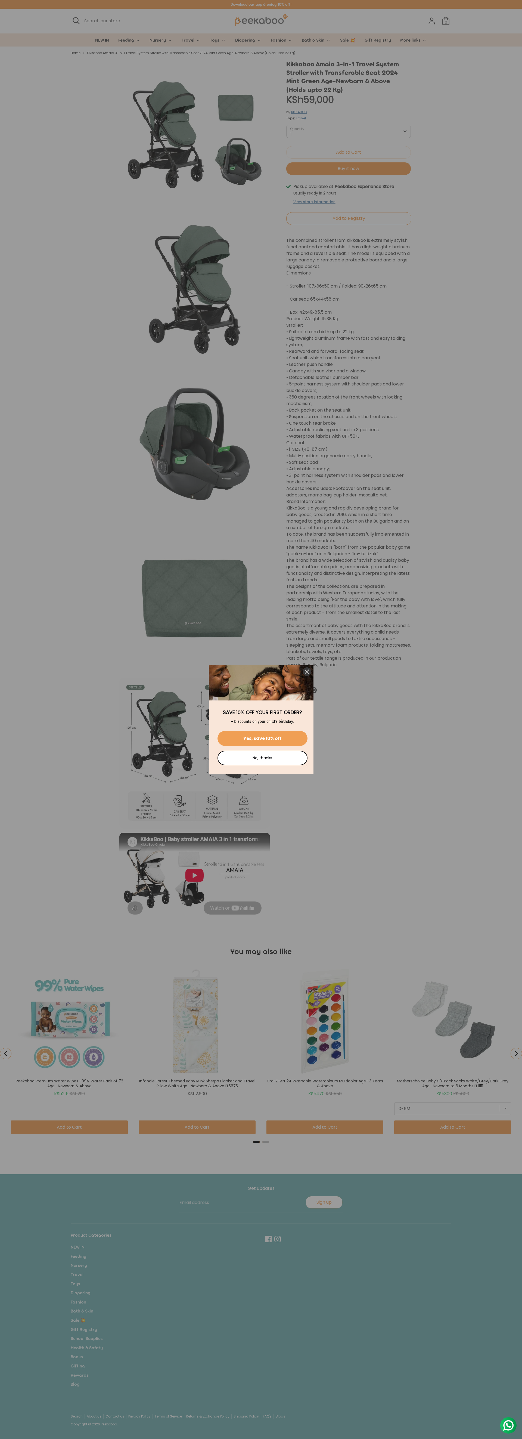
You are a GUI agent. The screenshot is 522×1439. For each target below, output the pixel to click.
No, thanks (262, 758)
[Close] (306, 671)
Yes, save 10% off (262, 738)
